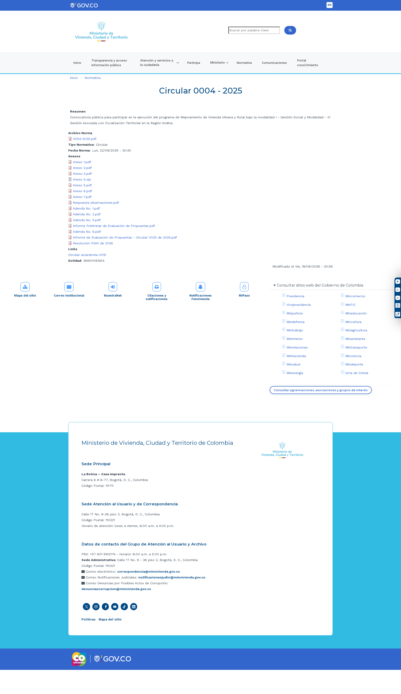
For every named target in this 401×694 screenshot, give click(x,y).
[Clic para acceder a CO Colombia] (79, 659)
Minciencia (353, 356)
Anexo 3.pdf (82, 173)
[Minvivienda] (282, 450)
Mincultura (353, 322)
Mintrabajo (295, 330)
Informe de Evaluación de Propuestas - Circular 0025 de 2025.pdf (125, 237)
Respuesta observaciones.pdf (96, 202)
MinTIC (350, 305)
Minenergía (295, 373)
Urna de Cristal (356, 373)
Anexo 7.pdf (82, 197)
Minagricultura (356, 330)
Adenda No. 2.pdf (87, 214)
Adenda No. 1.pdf (86, 208)
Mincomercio (355, 296)
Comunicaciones (274, 63)
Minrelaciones (297, 347)
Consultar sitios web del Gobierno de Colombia (320, 285)
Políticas (88, 619)
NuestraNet (113, 295)
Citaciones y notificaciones (157, 297)
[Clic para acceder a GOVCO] (112, 658)
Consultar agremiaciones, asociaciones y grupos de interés (321, 390)
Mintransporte (356, 347)
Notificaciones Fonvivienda (200, 297)
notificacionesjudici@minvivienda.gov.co (171, 577)
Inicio (77, 63)
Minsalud (293, 364)
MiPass (244, 295)
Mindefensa (295, 322)
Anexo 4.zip (82, 179)
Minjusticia (295, 313)
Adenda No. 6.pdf (87, 231)
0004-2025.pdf (85, 139)
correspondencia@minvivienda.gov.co (148, 571)
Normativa (244, 63)
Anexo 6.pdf (82, 191)
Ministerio (217, 62)
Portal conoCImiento (307, 62)
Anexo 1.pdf (82, 162)
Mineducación (356, 313)
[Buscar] (290, 30)
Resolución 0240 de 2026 (93, 243)
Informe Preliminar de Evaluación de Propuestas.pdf (114, 226)
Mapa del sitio (25, 295)
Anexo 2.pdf (82, 168)
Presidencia (295, 296)
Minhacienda (296, 356)
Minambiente (355, 339)
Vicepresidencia (299, 305)
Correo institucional (69, 295)
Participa (193, 63)
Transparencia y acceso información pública (109, 62)
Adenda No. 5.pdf (87, 220)
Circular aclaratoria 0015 (87, 255)
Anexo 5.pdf (82, 185)
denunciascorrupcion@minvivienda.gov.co (116, 589)
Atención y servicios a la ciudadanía (156, 62)
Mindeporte (354, 364)
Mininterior (295, 339)
